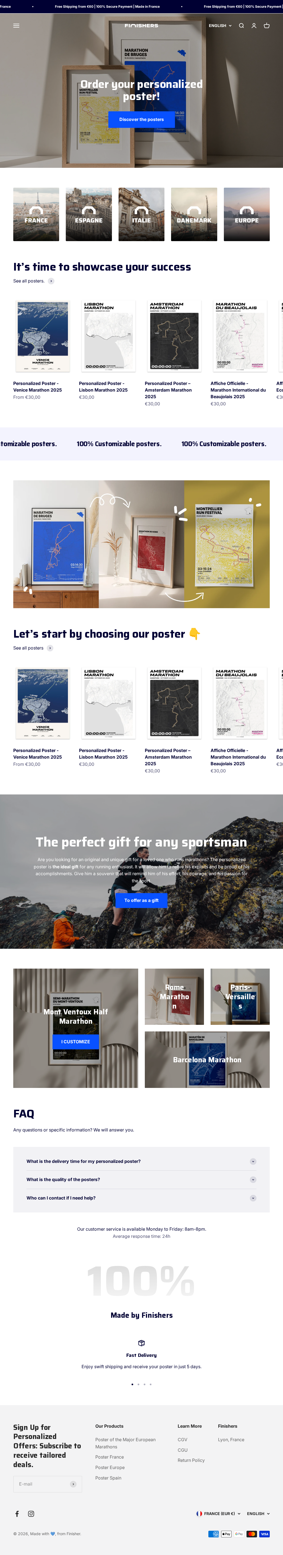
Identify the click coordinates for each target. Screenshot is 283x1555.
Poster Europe (110, 1467)
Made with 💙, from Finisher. (55, 1533)
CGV (182, 1439)
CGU (183, 1450)
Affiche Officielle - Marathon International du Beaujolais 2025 (238, 390)
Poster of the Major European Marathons (125, 1443)
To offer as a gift (141, 900)
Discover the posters (141, 119)
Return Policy (191, 1460)
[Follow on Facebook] (17, 1514)
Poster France (109, 1457)
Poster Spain (108, 1478)
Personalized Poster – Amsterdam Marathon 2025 (168, 390)
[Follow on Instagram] (31, 1514)
